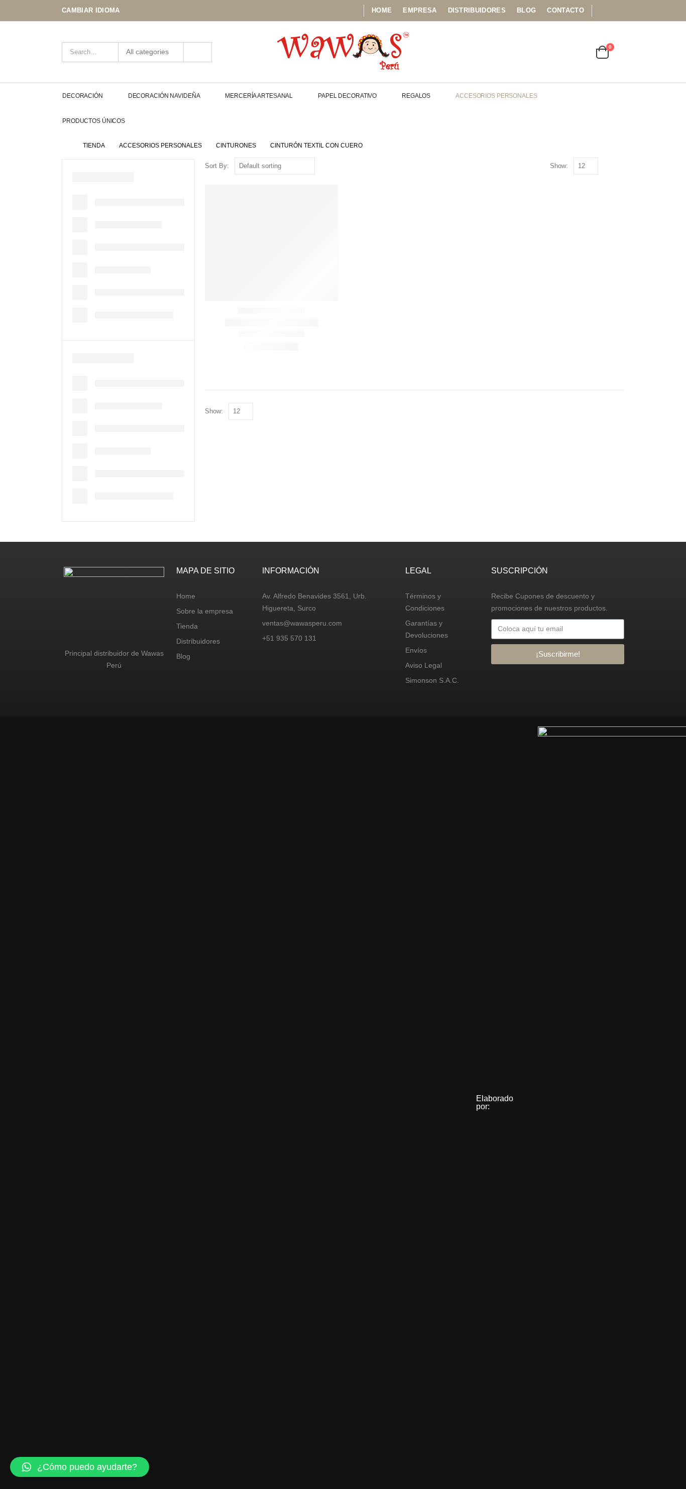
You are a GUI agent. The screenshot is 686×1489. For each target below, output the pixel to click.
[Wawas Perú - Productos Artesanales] (343, 52)
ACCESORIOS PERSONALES (496, 95)
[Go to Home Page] (65, 145)
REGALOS (416, 95)
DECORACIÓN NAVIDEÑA (164, 95)
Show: (559, 166)
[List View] (619, 166)
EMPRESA (419, 10)
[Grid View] (608, 166)
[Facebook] (602, 10)
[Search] (197, 52)
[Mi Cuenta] (549, 52)
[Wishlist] (577, 52)
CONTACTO (565, 10)
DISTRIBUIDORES (477, 10)
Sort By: (217, 166)
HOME (382, 10)
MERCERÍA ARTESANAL (259, 95)
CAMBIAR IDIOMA (91, 10)
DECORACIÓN (82, 95)
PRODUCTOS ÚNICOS (93, 120)
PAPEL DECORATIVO (347, 95)
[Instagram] (617, 10)
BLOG (526, 10)
